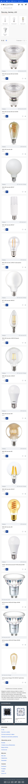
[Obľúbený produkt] (22, 531)
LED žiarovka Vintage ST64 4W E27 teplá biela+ (13, 677)
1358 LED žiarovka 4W (7, 149)
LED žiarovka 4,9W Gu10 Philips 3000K (11, 602)
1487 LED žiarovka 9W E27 (8, 224)
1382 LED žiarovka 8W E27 (8, 187)
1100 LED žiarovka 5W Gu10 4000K (10, 111)
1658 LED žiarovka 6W (7, 451)
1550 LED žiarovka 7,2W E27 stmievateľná (11, 262)
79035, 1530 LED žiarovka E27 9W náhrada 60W (13, 564)
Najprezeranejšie (5, 703)
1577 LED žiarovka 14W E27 (8, 300)
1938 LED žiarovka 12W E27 (8, 489)
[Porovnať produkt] (25, 531)
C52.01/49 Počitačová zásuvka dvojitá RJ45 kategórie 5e (7, 718)
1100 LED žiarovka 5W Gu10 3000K (10, 73)
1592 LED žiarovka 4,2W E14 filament (10, 338)
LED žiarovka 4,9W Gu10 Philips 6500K (11, 640)
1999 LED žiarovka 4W (7, 527)
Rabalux (4, 71)
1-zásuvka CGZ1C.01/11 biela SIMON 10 (20, 718)
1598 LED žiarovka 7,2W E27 (8, 375)
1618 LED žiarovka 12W (7, 413)
